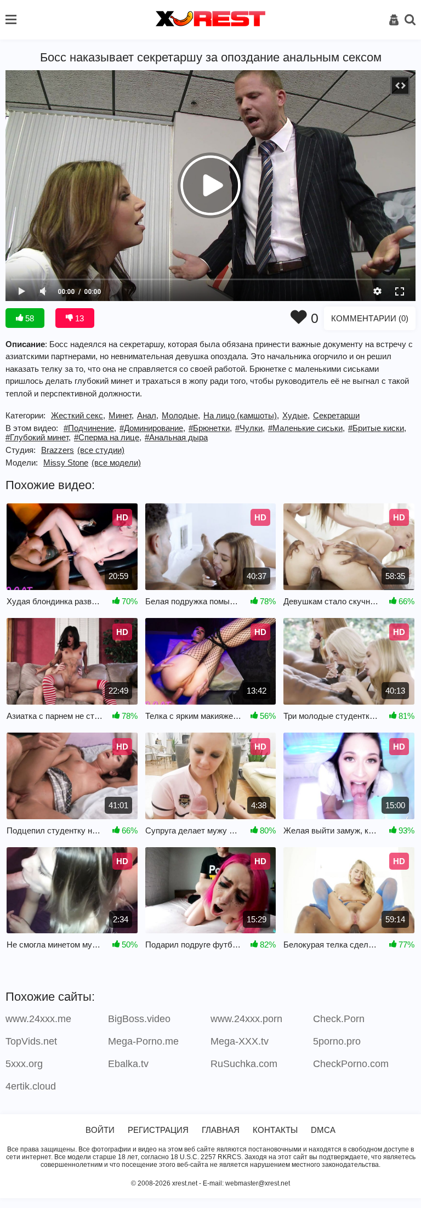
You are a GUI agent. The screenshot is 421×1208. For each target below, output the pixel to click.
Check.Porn (339, 1018)
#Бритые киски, (377, 428)
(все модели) (116, 462)
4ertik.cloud (30, 1086)
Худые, (296, 415)
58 (28, 318)
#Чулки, (250, 428)
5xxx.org (24, 1063)
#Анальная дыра (176, 437)
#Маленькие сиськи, (306, 428)
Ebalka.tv (128, 1063)
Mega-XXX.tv (239, 1041)
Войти (100, 1130)
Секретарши (336, 415)
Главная (221, 1130)
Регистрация (158, 1130)
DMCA (323, 1130)
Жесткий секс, (78, 415)
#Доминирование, (152, 428)
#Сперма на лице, (107, 437)
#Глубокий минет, (38, 437)
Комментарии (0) (369, 318)
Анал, (147, 415)
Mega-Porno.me (143, 1041)
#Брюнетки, (210, 428)
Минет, (121, 415)
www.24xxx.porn (246, 1018)
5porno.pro (337, 1041)
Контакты (275, 1130)
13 (78, 318)
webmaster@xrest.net (257, 1183)
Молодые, (181, 415)
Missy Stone (65, 462)
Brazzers (57, 450)
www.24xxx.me (38, 1018)
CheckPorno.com (351, 1063)
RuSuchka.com (243, 1063)
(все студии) (100, 450)
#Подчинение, (90, 428)
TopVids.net (31, 1041)
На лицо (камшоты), (241, 415)
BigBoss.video (139, 1018)
